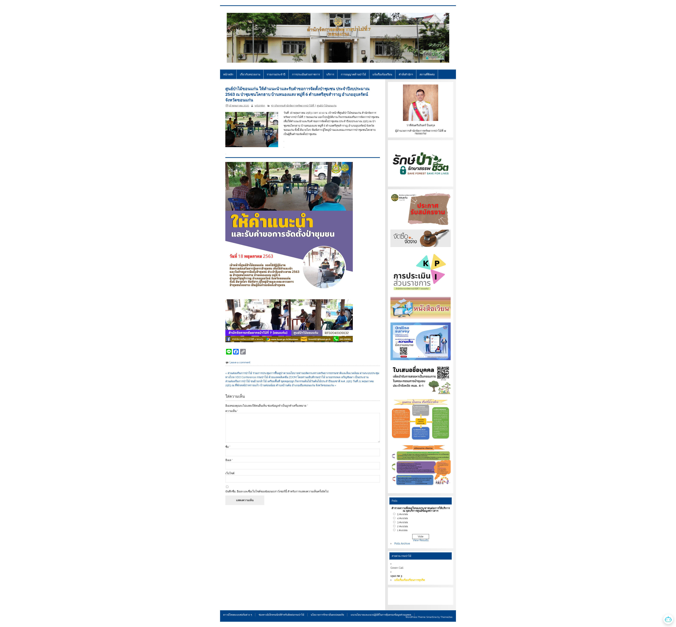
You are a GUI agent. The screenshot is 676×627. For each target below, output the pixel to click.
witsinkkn (260, 105)
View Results (420, 540)
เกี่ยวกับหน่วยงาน (250, 74)
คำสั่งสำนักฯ (406, 74)
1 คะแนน (402, 530)
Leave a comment (240, 362)
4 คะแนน (402, 518)
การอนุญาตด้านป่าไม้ (353, 74)
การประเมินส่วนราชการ (306, 74)
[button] (289, 252)
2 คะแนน (402, 526)
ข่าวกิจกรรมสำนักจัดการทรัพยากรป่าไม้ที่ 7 (293, 105)
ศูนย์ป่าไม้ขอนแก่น (326, 105)
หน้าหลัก (228, 74)
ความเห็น (231, 411)
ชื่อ (227, 447)
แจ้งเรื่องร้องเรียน (382, 74)
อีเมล (229, 460)
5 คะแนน (402, 514)
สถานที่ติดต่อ (427, 74)
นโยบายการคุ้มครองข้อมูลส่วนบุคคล (417, 600)
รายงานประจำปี (276, 74)
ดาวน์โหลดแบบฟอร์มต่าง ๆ (237, 615)
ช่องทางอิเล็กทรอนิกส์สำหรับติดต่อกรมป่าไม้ (281, 615)
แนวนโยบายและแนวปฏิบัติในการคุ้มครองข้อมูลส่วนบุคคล (381, 615)
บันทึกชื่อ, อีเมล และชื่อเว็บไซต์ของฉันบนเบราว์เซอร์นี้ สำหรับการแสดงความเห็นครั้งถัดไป (276, 491)
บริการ (330, 74)
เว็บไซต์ (229, 473)
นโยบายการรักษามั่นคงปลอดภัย (327, 615)
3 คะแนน (402, 522)
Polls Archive (402, 543)
